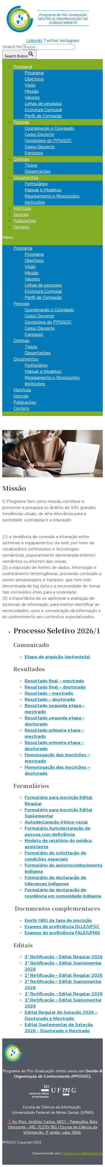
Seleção (21, 214)
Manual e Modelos (43, 190)
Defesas (21, 159)
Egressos (34, 153)
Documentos (25, 177)
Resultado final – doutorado (55, 687)
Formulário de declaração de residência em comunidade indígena (63, 893)
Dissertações (38, 171)
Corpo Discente (40, 147)
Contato (21, 227)
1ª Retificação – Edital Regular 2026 (63, 994)
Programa (22, 66)
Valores (32, 97)
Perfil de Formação (43, 116)
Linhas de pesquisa (43, 104)
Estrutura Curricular (43, 110)
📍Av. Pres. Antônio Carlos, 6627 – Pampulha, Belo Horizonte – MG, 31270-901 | (52, 1127)
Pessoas (21, 122)
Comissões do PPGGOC (48, 141)
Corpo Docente (39, 134)
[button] (52, 237)
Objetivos (34, 79)
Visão (30, 85)
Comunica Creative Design (82, 1153)
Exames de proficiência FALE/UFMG (62, 933)
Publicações (24, 221)
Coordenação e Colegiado (49, 128)
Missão (32, 91)
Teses (31, 165)
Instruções (35, 202)
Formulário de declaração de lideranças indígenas (55, 881)
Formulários (36, 184)
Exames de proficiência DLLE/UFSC (62, 927)
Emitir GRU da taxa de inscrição (58, 920)
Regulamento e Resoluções (52, 196)
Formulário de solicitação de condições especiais (55, 856)
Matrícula (22, 208)
